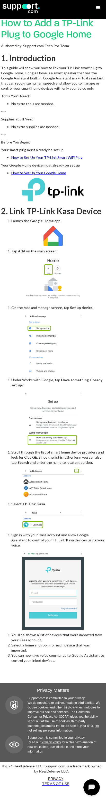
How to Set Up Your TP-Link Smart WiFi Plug (47, 157)
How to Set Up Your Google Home (38, 173)
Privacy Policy (51, 742)
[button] (98, 7)
